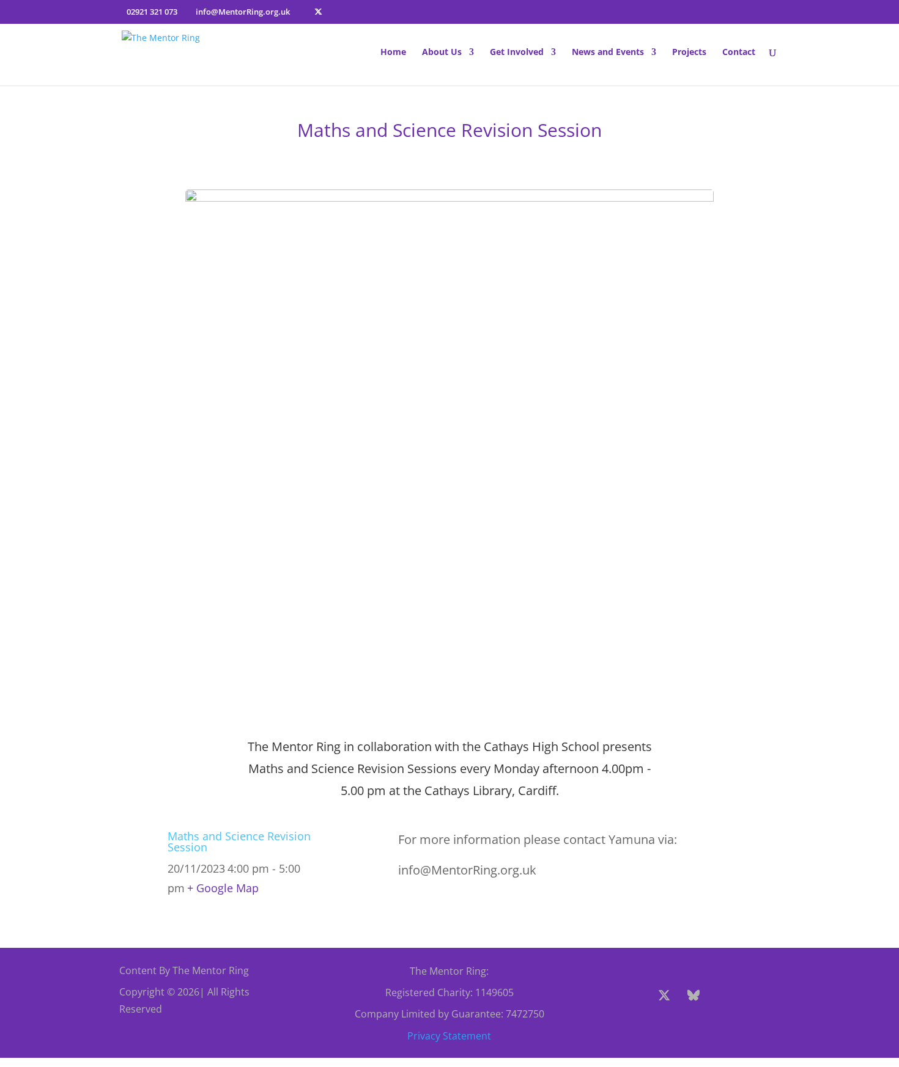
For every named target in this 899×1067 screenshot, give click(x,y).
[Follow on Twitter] (664, 995)
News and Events (608, 52)
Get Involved (517, 52)
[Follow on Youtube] (752, 995)
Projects (689, 52)
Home (393, 52)
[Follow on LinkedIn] (696, 1025)
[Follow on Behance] (693, 995)
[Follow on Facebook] (635, 995)
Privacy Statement (449, 1036)
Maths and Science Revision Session (239, 841)
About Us (442, 52)
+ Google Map (223, 888)
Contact (738, 52)
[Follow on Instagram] (723, 995)
